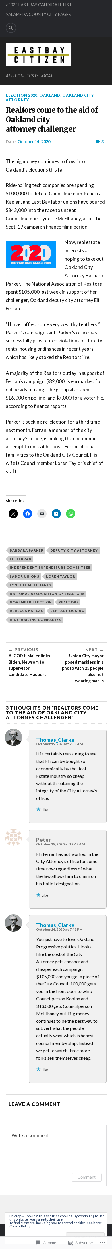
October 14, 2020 (34, 141)
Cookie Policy (19, 1226)
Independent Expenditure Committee (50, 567)
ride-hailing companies (35, 619)
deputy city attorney (74, 550)
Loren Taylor (60, 576)
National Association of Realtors (47, 593)
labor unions (24, 576)
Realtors (69, 602)
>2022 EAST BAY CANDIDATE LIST (39, 4)
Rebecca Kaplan (27, 611)
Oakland (49, 95)
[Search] (11, 28)
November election (31, 602)
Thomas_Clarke (55, 739)
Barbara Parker (27, 550)
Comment (87, 1177)
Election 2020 (21, 95)
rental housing (67, 611)
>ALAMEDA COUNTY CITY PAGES (38, 14)
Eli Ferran (21, 559)
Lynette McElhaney (31, 585)
